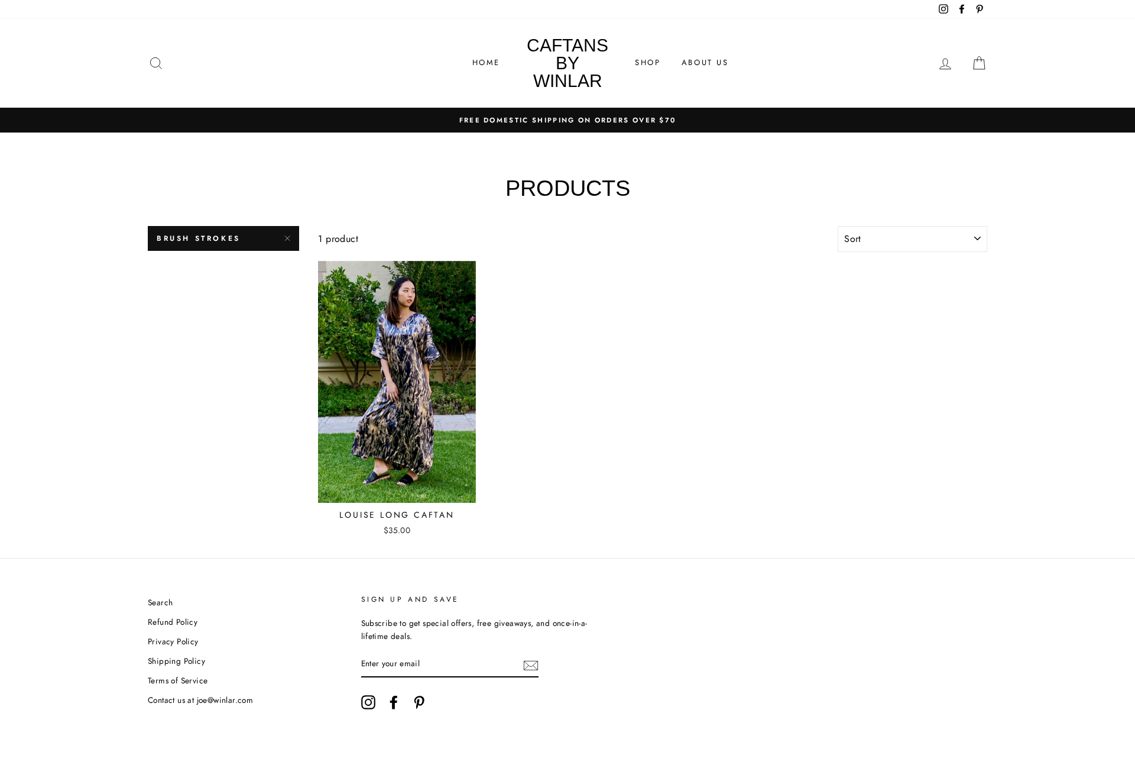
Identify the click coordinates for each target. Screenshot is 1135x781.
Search (160, 602)
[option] (567, 120)
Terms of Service (177, 680)
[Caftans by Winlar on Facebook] (394, 702)
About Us (705, 62)
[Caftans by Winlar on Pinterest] (419, 702)
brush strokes (199, 238)
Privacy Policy (173, 641)
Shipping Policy (176, 661)
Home (486, 62)
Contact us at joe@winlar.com (200, 700)
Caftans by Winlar (567, 63)
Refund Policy (172, 622)
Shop (647, 62)
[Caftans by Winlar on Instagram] (368, 702)
